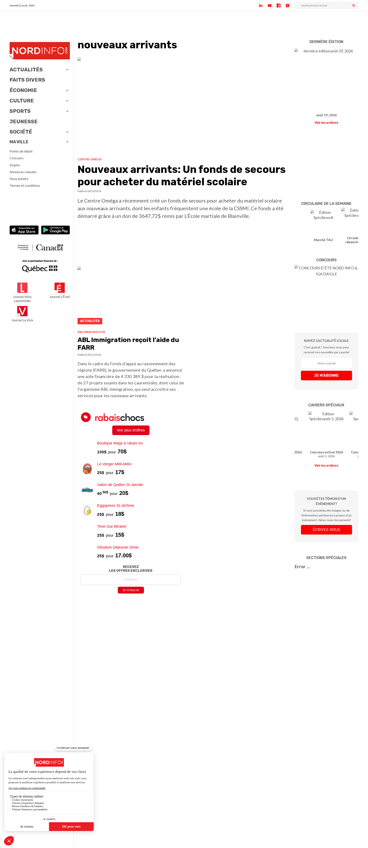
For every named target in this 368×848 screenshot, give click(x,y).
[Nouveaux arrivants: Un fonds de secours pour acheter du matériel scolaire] (184, 105)
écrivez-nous (326, 529)
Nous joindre (19, 179)
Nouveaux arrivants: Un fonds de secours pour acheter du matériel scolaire (182, 175)
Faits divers (27, 80)
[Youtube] (272, 5)
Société (21, 132)
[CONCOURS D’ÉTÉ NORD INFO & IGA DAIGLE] (326, 292)
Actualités (26, 70)
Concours (17, 158)
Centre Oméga (90, 159)
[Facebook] (281, 5)
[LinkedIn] (263, 5)
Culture (22, 101)
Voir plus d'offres (131, 430)
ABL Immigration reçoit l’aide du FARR (128, 343)
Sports (20, 111)
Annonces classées (23, 172)
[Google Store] (55, 230)
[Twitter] (290, 5)
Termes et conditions (25, 185)
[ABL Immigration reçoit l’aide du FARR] (131, 297)
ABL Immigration (91, 332)
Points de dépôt (21, 151)
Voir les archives (326, 122)
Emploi (15, 165)
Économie (23, 90)
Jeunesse (24, 122)
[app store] (24, 230)
